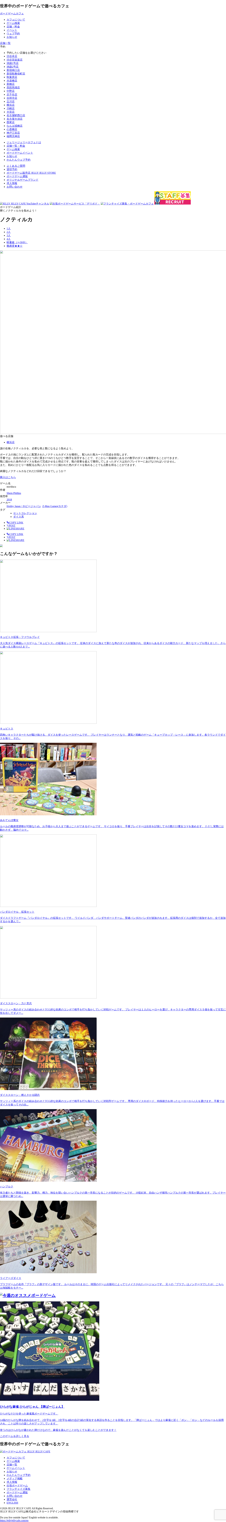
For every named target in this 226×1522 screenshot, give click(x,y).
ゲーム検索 (13, 1461)
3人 (9, 235)
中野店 (11, 91)
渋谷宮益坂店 (15, 59)
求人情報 (12, 183)
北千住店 (12, 94)
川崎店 (11, 108)
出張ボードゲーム (17, 1485)
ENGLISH (12, 1502)
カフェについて (16, 1457)
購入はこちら (8, 477)
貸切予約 (12, 169)
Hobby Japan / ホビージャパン (24, 506)
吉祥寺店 (12, 98)
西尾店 (11, 122)
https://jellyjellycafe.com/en (14, 1520)
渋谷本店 (12, 56)
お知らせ (12, 1471)
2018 (9, 499)
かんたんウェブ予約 (18, 1475)
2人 (9, 232)
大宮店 (11, 111)
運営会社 (12, 1499)
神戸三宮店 (13, 132)
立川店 (11, 101)
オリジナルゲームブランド (22, 179)
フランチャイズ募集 (18, 1489)
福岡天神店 (13, 136)
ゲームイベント (16, 1468)
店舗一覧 (12, 1464)
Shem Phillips (14, 493)
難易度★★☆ (15, 245)
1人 (9, 228)
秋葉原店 (12, 77)
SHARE (19, 528)
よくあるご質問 (16, 165)
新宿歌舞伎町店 (16, 73)
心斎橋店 (12, 129)
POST (11, 525)
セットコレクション (25, 513)
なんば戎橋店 (15, 125)
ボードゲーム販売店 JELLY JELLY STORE (31, 172)
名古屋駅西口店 (16, 115)
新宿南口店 (13, 70)
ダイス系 (18, 516)
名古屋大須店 (15, 118)
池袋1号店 (13, 63)
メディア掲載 (15, 1478)
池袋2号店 (13, 66)
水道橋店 (12, 80)
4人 (9, 238)
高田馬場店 (13, 87)
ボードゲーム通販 (17, 176)
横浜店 (11, 105)
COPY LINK (16, 522)
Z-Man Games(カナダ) (54, 506)
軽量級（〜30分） (17, 242)
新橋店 (11, 84)
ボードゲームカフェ (12, 13)
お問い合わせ (15, 186)
